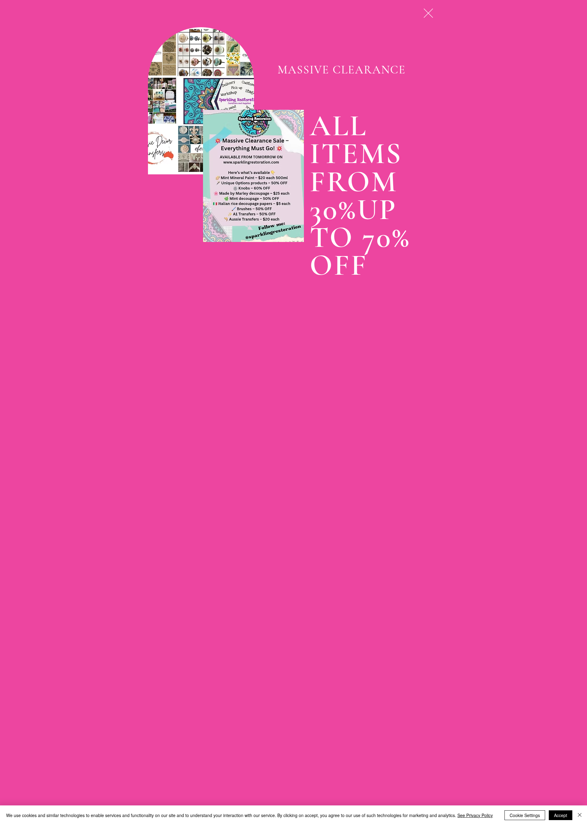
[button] (428, 13)
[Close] (579, 815)
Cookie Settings (525, 815)
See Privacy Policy (475, 815)
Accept (560, 815)
